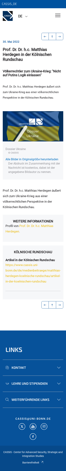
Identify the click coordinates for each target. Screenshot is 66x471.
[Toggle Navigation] (57, 15)
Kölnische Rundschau (33, 252)
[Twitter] (22, 427)
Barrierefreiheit (30, 462)
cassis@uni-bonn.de (33, 418)
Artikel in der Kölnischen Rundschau (30, 260)
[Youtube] (33, 427)
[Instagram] (44, 427)
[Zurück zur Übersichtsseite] (52, 36)
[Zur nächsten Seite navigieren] (59, 36)
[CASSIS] (8, 16)
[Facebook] (33, 437)
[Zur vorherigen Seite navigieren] (45, 36)
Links (14, 349)
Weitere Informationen (33, 221)
